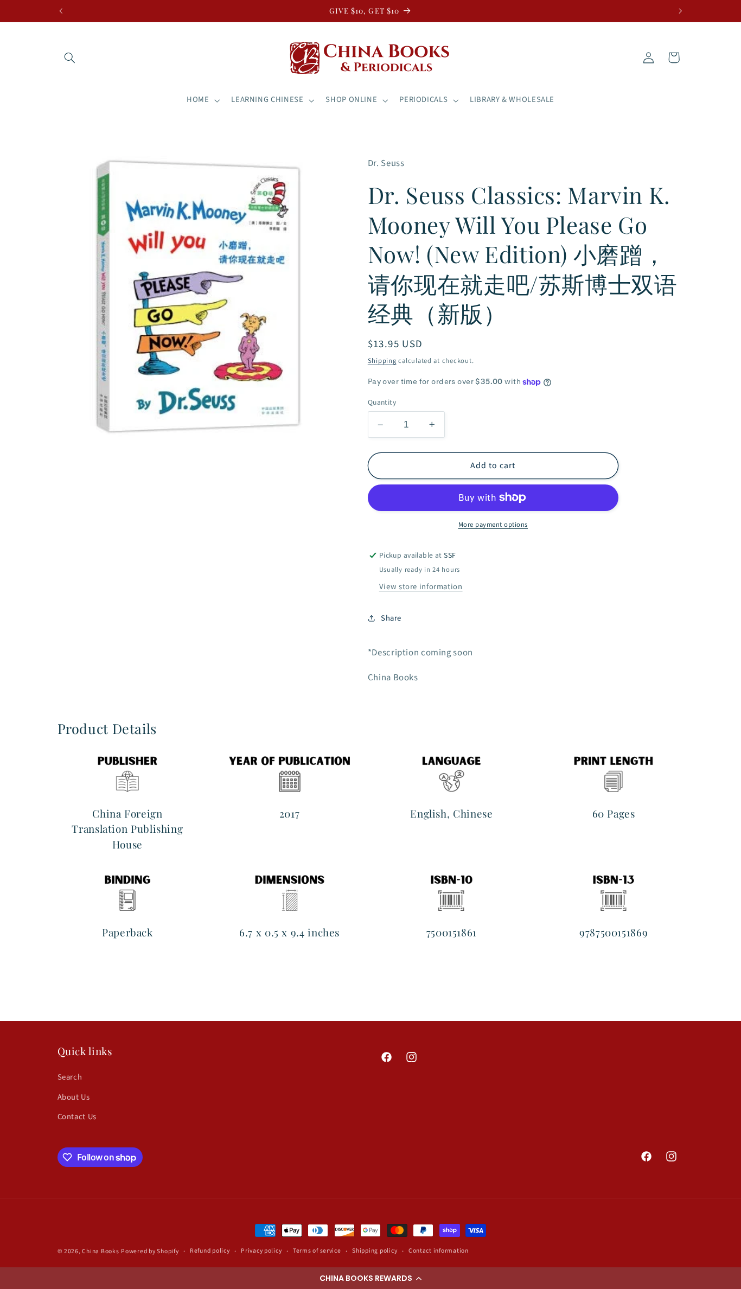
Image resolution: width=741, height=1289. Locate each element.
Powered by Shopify (149, 1251)
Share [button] (391, 618)
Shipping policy (374, 1250)
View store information (421, 586)
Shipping (382, 361)
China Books (100, 1251)
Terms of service (317, 1250)
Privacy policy (261, 1250)
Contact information (438, 1250)
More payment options (493, 524)
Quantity (382, 402)
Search (70, 1077)
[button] (370, 1278)
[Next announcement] (680, 11)
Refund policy (210, 1250)
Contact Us (77, 1116)
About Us (74, 1097)
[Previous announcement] (61, 11)
